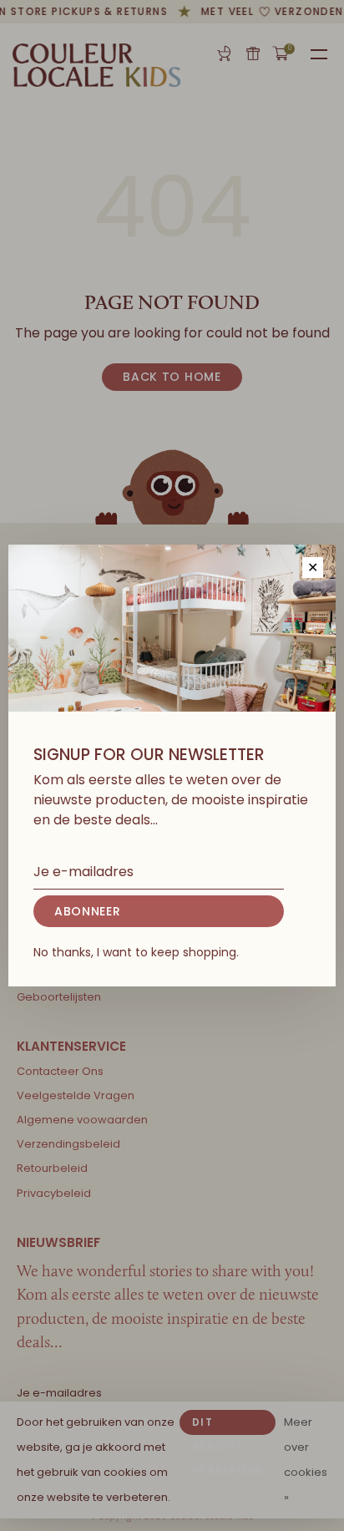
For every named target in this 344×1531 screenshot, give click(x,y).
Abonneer (87, 911)
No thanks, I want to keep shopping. (136, 952)
